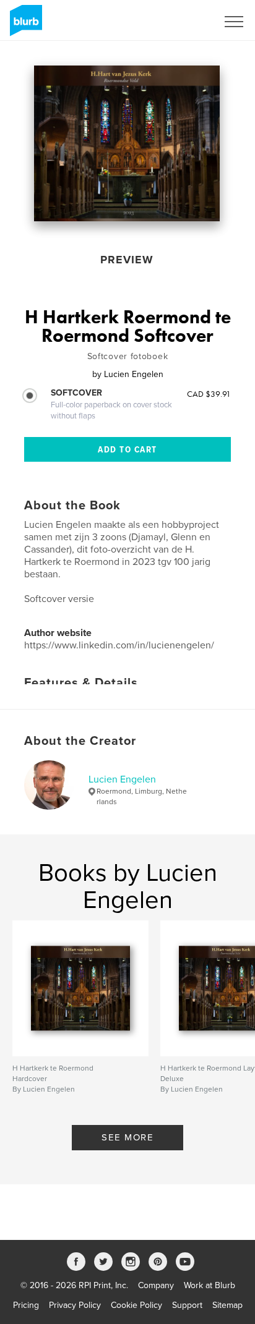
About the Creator (80, 741)
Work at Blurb (209, 1285)
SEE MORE (127, 1137)
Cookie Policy (136, 1305)
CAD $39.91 (209, 393)
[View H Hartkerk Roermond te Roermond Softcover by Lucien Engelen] (127, 143)
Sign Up (185, 22)
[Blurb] (23, 25)
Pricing (26, 1305)
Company (156, 1285)
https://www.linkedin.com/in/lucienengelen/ (119, 645)
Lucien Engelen (122, 779)
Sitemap (227, 1305)
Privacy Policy (75, 1305)
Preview (126, 259)
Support (187, 1305)
